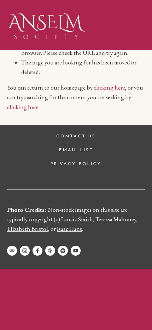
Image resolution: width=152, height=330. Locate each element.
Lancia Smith (77, 219)
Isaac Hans (69, 229)
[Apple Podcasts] (50, 251)
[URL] (12, 251)
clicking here (109, 87)
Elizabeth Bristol (27, 229)
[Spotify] (63, 251)
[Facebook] (37, 251)
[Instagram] (25, 251)
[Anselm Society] (76, 251)
